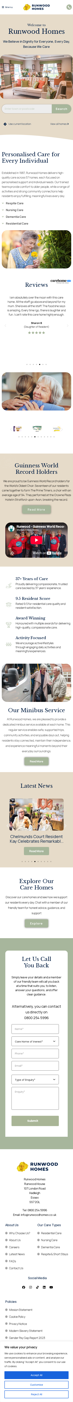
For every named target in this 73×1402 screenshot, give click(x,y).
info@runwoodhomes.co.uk (38, 1215)
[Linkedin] (44, 1287)
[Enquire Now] (69, 7)
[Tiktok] (37, 1287)
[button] (5, 325)
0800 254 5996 (36, 1017)
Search (62, 109)
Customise (36, 1384)
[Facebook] (24, 1287)
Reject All (36, 1394)
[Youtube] (51, 1287)
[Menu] (3, 7)
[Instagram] (30, 1287)
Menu (9, 7)
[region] (36, 1371)
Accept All (36, 1375)
